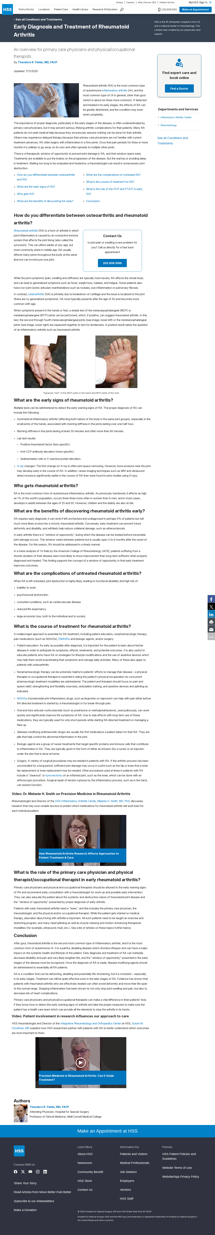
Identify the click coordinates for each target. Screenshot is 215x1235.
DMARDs (64, 639)
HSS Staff (126, 1198)
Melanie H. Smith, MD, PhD (113, 801)
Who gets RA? (25, 194)
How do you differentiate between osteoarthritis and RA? (46, 177)
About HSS (85, 1154)
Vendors (125, 1189)
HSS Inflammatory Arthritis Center (75, 801)
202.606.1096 (112, 263)
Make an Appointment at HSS (107, 1131)
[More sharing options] (211, 636)
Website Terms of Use (177, 1167)
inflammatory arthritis (114, 90)
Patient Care (61, 9)
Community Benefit (90, 1172)
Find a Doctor (26, 9)
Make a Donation (25, 1210)
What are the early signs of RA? (36, 186)
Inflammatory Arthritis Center (176, 117)
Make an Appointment (195, 9)
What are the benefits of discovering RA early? (45, 201)
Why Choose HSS (147, 2)
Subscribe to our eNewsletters (34, 1201)
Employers (127, 1181)
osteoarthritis (36, 294)
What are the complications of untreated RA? (113, 174)
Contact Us (85, 1189)
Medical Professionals (134, 1163)
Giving (119, 2)
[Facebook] (17, 1171)
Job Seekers (128, 1172)
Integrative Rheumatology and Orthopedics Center (90, 1023)
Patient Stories (167, 2)
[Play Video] (80, 840)
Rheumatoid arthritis (26, 230)
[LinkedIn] (47, 1171)
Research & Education (105, 9)
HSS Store (85, 1181)
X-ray (20, 466)
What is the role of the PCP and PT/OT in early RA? (114, 191)
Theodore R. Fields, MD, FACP (37, 62)
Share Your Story (25, 1183)
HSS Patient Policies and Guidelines (179, 1156)
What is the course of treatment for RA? (110, 181)
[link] (211, 598)
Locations (44, 9)
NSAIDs (22, 698)
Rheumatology (169, 125)
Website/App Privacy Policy (180, 1176)
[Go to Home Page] (19, 1150)
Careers (130, 2)
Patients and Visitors (133, 1154)
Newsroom (85, 1163)
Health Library (80, 9)
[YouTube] (32, 1171)
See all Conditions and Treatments (39, 19)
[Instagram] (39, 1171)
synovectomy (54, 775)
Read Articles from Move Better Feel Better (42, 1192)
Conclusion (93, 201)
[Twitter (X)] (25, 1171)
